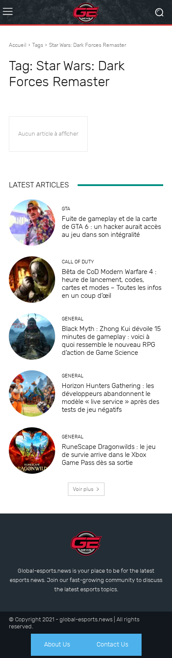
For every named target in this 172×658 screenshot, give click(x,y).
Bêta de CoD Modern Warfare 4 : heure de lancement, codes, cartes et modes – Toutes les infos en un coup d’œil (111, 284)
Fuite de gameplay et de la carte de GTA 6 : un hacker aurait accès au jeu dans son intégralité (111, 227)
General (72, 318)
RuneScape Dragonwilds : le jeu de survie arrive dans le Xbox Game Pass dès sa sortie (109, 455)
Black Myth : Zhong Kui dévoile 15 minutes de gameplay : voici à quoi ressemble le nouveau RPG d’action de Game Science (111, 341)
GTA (66, 208)
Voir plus (83, 489)
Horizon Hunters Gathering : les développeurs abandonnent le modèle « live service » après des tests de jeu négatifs (110, 398)
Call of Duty (78, 261)
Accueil (17, 45)
